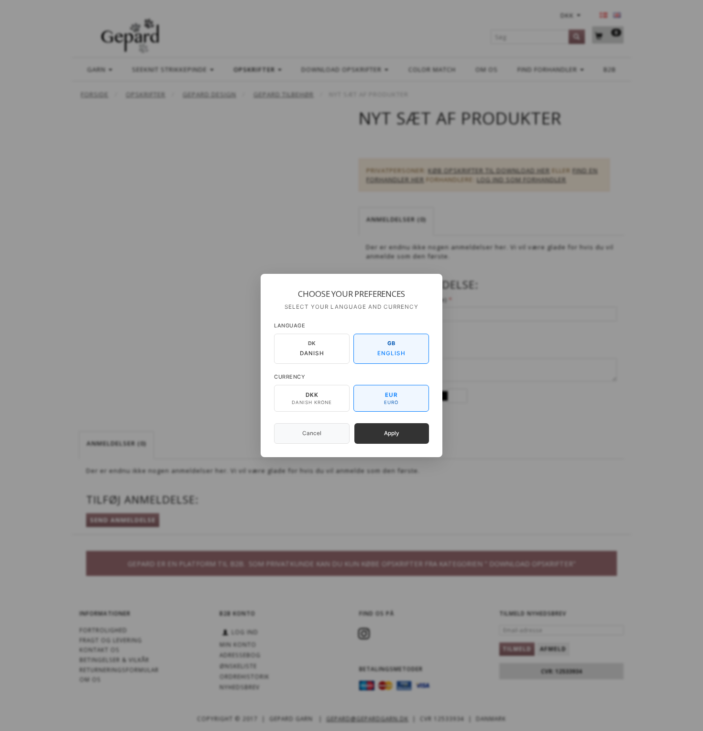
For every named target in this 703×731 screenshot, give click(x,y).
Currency (289, 376)
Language (289, 325)
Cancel (311, 433)
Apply (391, 433)
